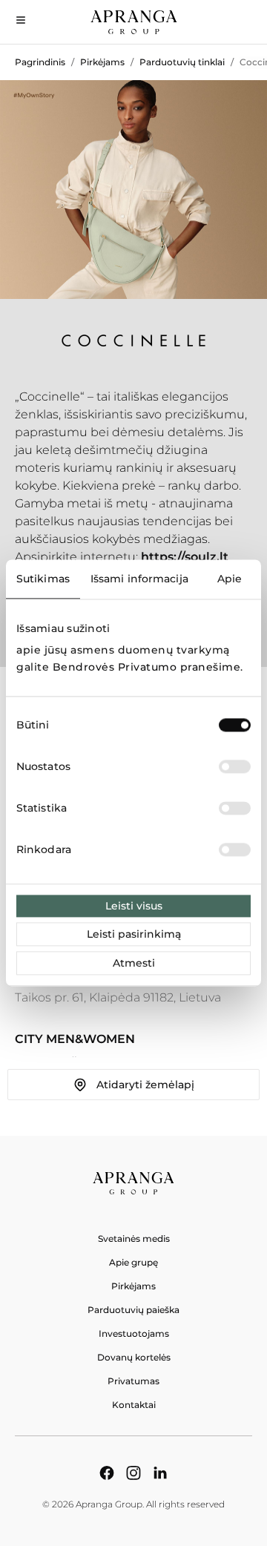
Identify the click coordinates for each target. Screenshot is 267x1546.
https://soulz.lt (184, 557)
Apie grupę (133, 1262)
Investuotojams (134, 1333)
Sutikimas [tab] (43, 578)
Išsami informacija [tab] (139, 578)
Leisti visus (133, 906)
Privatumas (133, 1381)
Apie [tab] (229, 578)
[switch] (235, 767)
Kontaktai (134, 1404)
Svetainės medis (134, 1238)
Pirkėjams (102, 62)
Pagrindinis (40, 62)
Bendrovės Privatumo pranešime (147, 667)
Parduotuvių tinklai (182, 62)
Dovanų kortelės (134, 1357)
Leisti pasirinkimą (134, 934)
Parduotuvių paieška (133, 1309)
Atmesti (134, 963)
